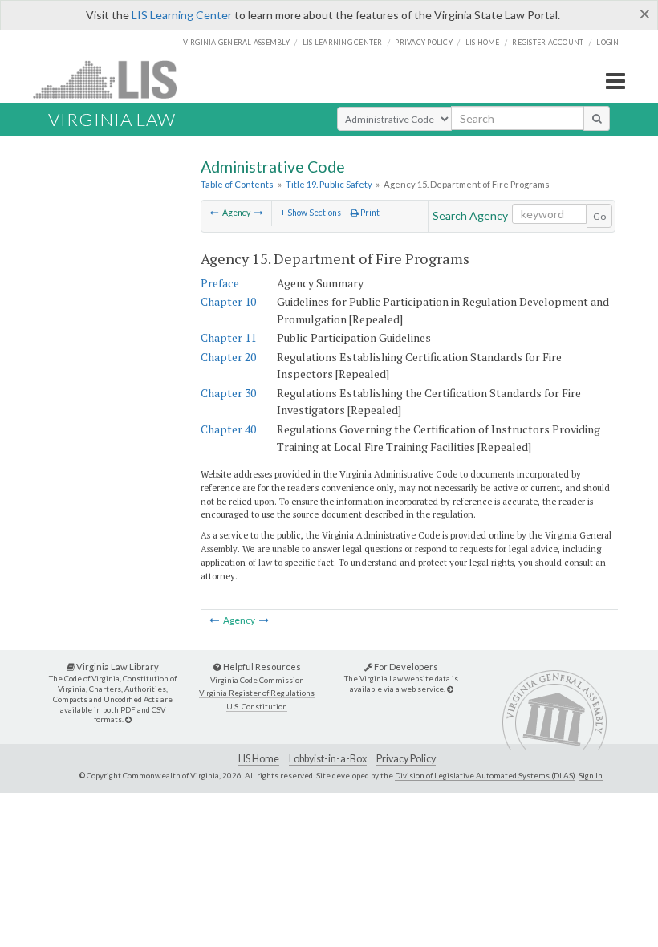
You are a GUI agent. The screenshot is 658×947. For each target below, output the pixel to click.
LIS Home (258, 759)
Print (369, 212)
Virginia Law (112, 119)
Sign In (591, 775)
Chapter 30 (228, 392)
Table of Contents (237, 184)
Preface (220, 283)
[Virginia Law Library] (128, 719)
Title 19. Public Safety (329, 184)
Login (607, 42)
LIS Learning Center (182, 15)
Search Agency (470, 215)
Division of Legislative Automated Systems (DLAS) (485, 775)
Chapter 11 (228, 337)
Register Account (547, 42)
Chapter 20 (228, 356)
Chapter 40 (228, 429)
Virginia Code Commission (257, 680)
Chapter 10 (228, 301)
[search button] (596, 118)
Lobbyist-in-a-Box (328, 759)
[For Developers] (450, 689)
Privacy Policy (424, 42)
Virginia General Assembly (236, 42)
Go (599, 216)
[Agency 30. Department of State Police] (258, 212)
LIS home (482, 42)
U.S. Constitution (256, 706)
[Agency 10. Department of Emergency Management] (214, 212)
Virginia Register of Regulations (257, 693)
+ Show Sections (310, 212)
